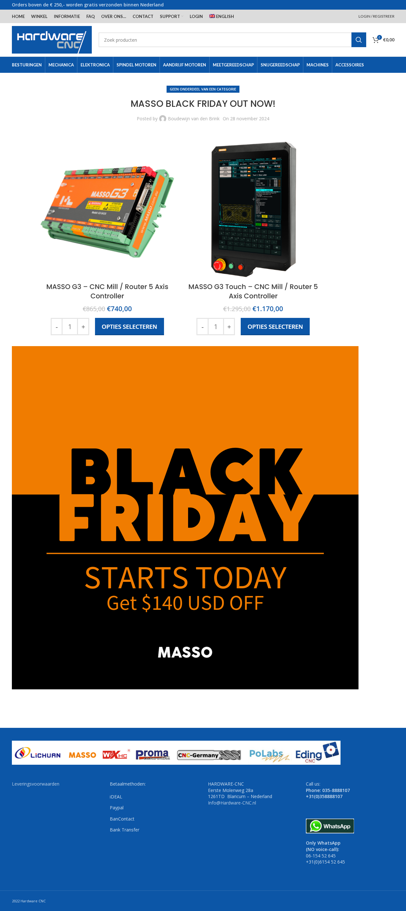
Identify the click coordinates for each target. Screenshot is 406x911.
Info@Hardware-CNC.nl (232, 803)
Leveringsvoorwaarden (35, 784)
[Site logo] (52, 39)
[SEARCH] (358, 39)
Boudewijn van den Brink (194, 118)
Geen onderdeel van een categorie (203, 89)
